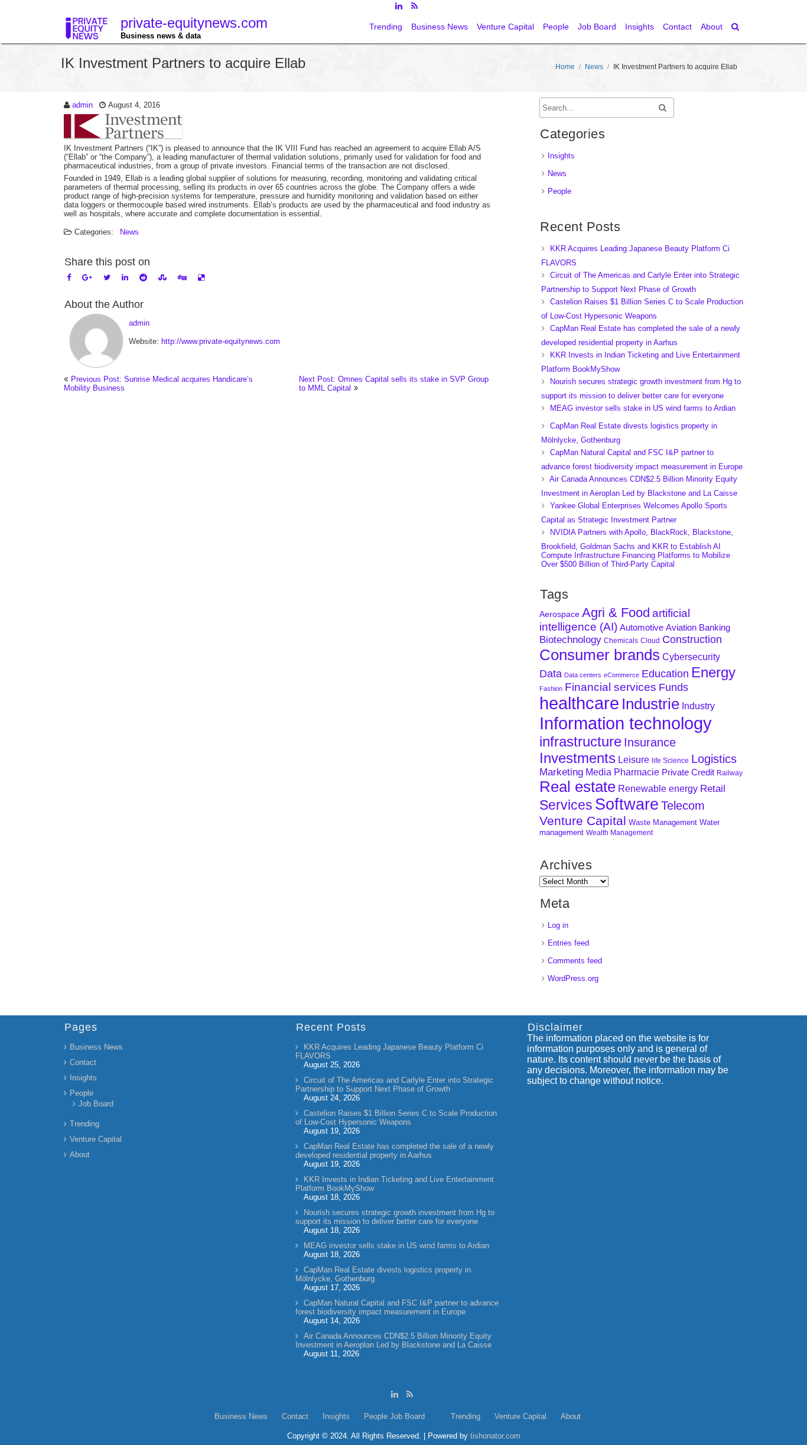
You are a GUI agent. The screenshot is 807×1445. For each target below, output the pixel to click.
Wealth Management (619, 833)
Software (627, 804)
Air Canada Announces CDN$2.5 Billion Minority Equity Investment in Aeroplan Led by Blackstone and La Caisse (393, 1340)
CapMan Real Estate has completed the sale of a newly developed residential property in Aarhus (394, 1151)
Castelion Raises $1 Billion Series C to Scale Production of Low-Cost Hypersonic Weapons (396, 1117)
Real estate (577, 786)
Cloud (650, 640)
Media (598, 772)
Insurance (650, 742)
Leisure (633, 760)
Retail (712, 788)
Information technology (625, 723)
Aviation (681, 627)
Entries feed (568, 943)
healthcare (579, 703)
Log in (558, 925)
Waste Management (663, 822)
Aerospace (559, 614)
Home (565, 67)
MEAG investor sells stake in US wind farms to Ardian (643, 408)
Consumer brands (599, 655)
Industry (698, 706)
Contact (677, 26)
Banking (714, 627)
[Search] (735, 26)
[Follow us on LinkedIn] (398, 6)
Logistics (714, 758)
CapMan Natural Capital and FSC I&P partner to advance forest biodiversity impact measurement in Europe (397, 1307)
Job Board (597, 26)
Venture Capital (505, 26)
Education (665, 674)
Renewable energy (658, 788)
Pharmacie (636, 772)
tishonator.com (495, 1435)
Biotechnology (570, 639)
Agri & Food (616, 612)
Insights (639, 26)
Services (566, 805)
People (556, 26)
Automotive (641, 627)
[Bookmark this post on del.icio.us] (201, 277)
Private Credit (688, 772)
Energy (713, 672)
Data (550, 674)
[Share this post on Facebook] (69, 277)
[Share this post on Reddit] (143, 277)
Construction (692, 639)
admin (82, 104)
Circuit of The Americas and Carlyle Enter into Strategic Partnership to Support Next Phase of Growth (394, 1084)
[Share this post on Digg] (182, 277)
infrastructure (580, 741)
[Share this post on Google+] (87, 277)
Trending (385, 26)
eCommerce (621, 674)
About (712, 26)
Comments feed (575, 960)
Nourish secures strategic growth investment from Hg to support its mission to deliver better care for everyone (394, 1217)
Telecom (683, 805)
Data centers (582, 674)
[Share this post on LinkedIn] (125, 277)
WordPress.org (573, 978)
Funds (673, 687)
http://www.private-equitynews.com (220, 341)
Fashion (550, 688)
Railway (730, 773)
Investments (577, 758)
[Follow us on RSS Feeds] (414, 6)
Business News (439, 26)
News (594, 67)
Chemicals (621, 641)
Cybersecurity (691, 657)
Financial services (610, 687)
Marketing (561, 772)
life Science (670, 760)
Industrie (650, 704)
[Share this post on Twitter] (106, 277)
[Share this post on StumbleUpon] (162, 277)
